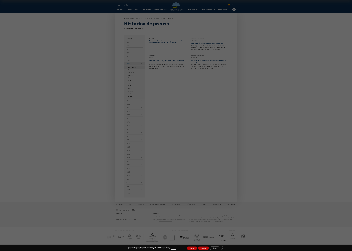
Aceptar (192, 248)
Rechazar (203, 248)
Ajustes (215, 248)
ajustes (173, 249)
